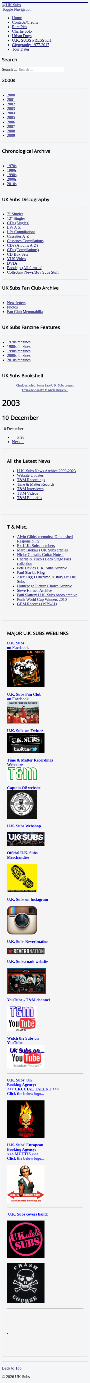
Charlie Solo (22, 31)
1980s (11, 170)
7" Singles (15, 214)
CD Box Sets (17, 254)
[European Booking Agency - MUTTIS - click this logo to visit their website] (25, 1201)
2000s (11, 179)
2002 (11, 104)
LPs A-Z (14, 227)
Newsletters (16, 303)
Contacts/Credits (25, 22)
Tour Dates (21, 49)
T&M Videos (27, 493)
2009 (11, 135)
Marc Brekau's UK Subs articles (42, 550)
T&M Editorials (29, 498)
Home (17, 18)
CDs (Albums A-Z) (22, 245)
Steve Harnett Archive (34, 590)
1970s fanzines (18, 342)
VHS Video (16, 259)
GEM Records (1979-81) (37, 604)
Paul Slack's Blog (31, 572)
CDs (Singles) (18, 223)
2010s (11, 184)
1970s (11, 166)
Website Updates (30, 475)
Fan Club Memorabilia (25, 311)
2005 (11, 117)
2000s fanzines (18, 355)
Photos (12, 307)
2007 (11, 126)
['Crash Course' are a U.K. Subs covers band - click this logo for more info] (25, 1302)
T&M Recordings (31, 480)
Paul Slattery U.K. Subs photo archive (47, 595)
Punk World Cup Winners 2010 (42, 599)
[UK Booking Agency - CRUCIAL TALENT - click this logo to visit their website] (25, 1136)
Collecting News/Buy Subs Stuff (33, 272)
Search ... (9, 69)
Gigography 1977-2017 (30, 45)
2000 (11, 95)
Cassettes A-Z (18, 236)
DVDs (12, 263)
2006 (11, 122)
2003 (11, 108)
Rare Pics (19, 27)
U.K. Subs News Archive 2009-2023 (46, 471)
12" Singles (16, 218)
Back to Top (12, 1368)
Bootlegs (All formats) (24, 268)
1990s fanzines (18, 351)
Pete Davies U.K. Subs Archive (42, 568)
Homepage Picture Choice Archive (44, 586)
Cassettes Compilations (25, 241)
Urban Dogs (22, 36)
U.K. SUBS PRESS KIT (32, 40)
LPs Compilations (21, 232)
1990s (11, 175)
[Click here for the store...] (25, 844)
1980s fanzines (18, 346)
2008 (11, 131)
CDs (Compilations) (23, 250)
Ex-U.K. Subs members (36, 545)
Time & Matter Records (35, 484)
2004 (11, 113)
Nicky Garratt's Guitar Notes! (40, 554)
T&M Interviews (30, 489)
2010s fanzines (18, 360)
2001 (11, 99)
